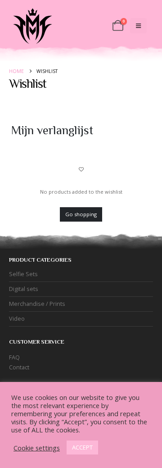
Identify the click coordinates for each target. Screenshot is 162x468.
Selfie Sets (23, 274)
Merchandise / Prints (37, 304)
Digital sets (23, 289)
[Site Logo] (31, 25)
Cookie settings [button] (37, 448)
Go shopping (81, 214)
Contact (19, 367)
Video (17, 319)
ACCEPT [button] (82, 447)
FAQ (14, 357)
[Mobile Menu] (138, 25)
